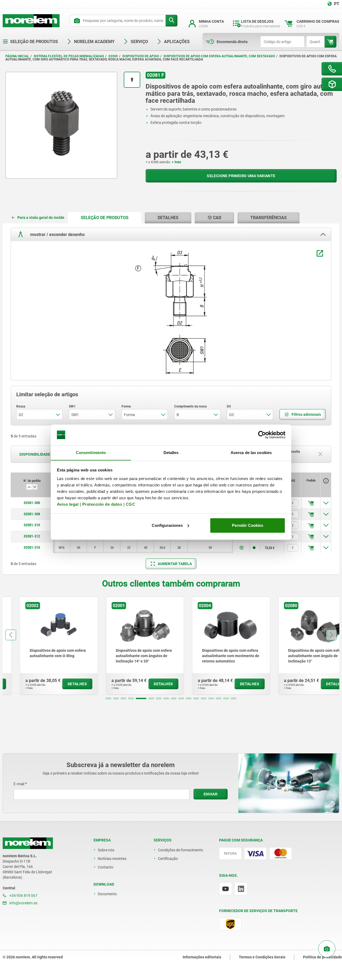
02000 (113, 56)
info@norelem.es (23, 903)
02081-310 (32, 525)
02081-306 (32, 503)
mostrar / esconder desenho (57, 234)
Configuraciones (167, 525)
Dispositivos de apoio (140, 56)
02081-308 (32, 514)
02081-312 (32, 536)
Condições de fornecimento (180, 850)
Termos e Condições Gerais (262, 957)
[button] (108, 698)
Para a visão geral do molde (40, 217)
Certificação (168, 858)
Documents (107, 894)
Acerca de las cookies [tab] (251, 452)
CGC (130, 504)
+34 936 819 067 (23, 895)
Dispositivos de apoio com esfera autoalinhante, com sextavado (219, 56)
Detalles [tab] (171, 452)
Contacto (105, 867)
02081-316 (32, 547)
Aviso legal (68, 504)
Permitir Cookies (247, 525)
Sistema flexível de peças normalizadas (69, 56)
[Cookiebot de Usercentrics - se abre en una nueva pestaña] (262, 435)
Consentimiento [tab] (91, 452)
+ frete (176, 162)
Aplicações (177, 41)
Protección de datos (102, 504)
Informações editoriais (202, 957)
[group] (42, 645)
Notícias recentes (112, 858)
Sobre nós (106, 850)
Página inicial (17, 56)
